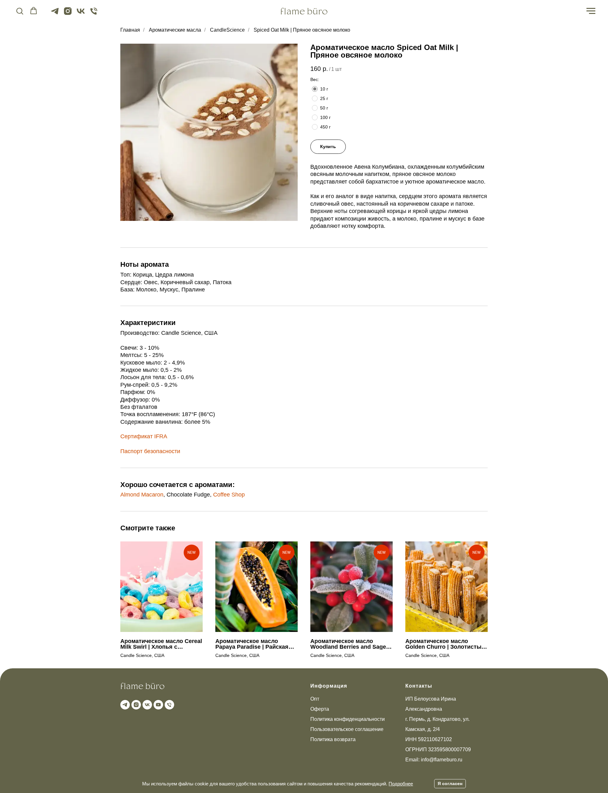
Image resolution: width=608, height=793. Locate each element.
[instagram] (68, 14)
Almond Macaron (141, 494)
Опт (314, 699)
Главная (130, 30)
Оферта (319, 709)
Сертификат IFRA (143, 436)
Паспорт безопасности (150, 451)
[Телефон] (93, 14)
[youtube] (158, 704)
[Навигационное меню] (590, 11)
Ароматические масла (175, 30)
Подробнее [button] (401, 783)
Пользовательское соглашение (346, 729)
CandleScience (227, 30)
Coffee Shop (229, 494)
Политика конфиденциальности (347, 719)
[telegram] (55, 14)
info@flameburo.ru (441, 759)
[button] (19, 11)
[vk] (81, 14)
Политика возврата (333, 739)
